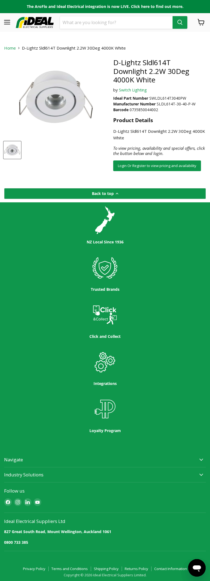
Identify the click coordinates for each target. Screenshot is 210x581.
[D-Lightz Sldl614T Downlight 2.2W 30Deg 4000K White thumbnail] (12, 150)
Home (10, 48)
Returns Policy (136, 568)
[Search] (180, 22)
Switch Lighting (133, 90)
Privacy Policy (34, 568)
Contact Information (170, 568)
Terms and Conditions (69, 568)
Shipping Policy (106, 568)
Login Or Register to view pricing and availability (157, 165)
